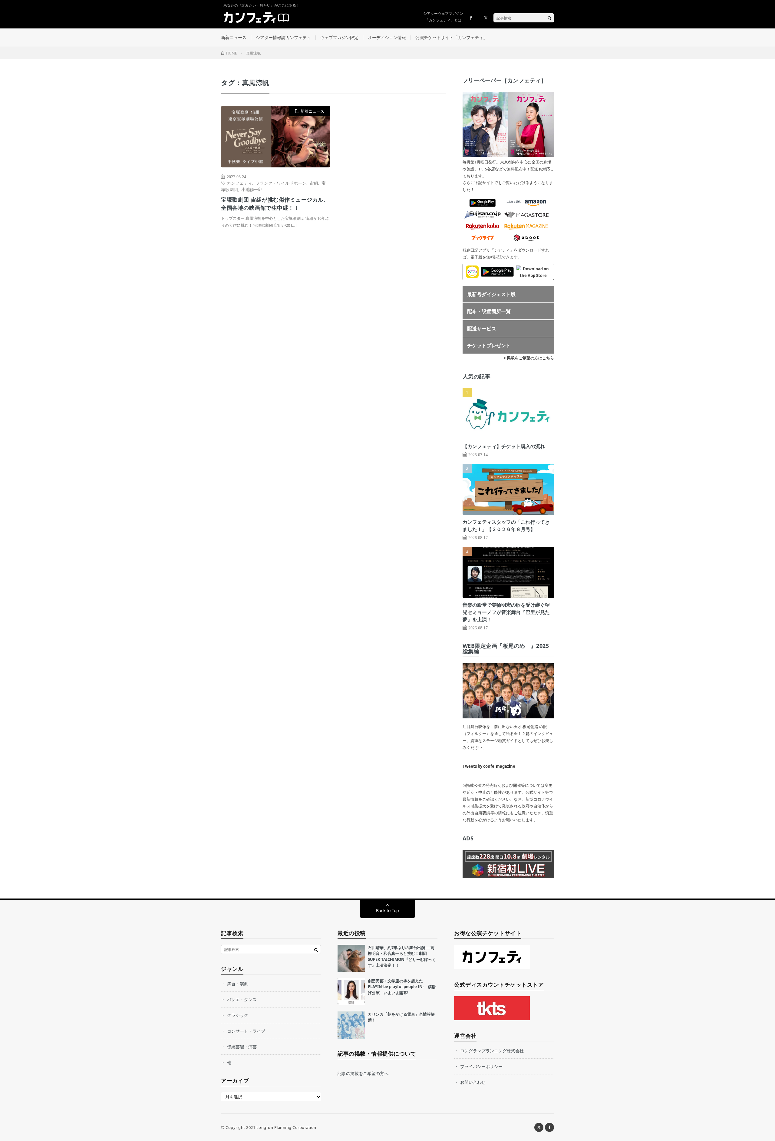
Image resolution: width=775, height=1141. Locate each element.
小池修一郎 (251, 189)
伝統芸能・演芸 (242, 1047)
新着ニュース (233, 37)
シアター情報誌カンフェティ (283, 37)
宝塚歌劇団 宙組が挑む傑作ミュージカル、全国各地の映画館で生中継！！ (275, 203)
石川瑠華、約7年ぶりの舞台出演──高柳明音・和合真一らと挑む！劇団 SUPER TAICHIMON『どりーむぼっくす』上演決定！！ (402, 956)
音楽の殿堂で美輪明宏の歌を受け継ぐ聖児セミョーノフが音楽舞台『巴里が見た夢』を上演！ (506, 612)
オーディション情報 (387, 37)
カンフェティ (239, 183)
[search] (549, 17)
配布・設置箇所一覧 (489, 311)
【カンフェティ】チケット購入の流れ (504, 446)
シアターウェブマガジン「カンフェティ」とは (443, 17)
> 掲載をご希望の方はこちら (529, 358)
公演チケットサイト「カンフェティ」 (451, 37)
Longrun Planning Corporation (286, 1127)
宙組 (314, 183)
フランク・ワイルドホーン (281, 183)
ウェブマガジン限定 (339, 37)
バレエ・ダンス (242, 999)
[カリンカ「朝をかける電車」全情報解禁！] (351, 1025)
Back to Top (387, 910)
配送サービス (481, 328)
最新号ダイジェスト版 (491, 294)
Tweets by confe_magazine (489, 766)
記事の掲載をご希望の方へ (363, 1073)
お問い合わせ (473, 1082)
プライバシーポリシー (481, 1066)
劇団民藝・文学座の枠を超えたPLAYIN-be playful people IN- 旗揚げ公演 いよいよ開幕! (402, 986)
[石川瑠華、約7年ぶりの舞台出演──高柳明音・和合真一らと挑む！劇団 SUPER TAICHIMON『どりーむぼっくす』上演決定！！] (351, 958)
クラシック (237, 1015)
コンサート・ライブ (246, 1031)
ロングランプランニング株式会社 (492, 1051)
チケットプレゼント (489, 345)
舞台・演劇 (237, 984)
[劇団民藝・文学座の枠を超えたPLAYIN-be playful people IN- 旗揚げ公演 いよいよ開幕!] (351, 991)
